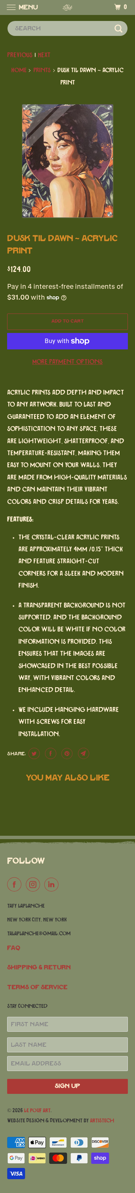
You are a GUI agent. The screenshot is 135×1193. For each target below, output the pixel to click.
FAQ (13, 948)
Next (44, 55)
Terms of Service (37, 987)
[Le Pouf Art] (67, 7)
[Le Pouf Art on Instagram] (34, 885)
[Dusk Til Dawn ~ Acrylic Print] (67, 161)
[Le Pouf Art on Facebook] (15, 885)
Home (19, 70)
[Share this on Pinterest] (66, 753)
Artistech (102, 1120)
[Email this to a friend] (82, 753)
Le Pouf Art (37, 1110)
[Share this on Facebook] (49, 753)
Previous (20, 55)
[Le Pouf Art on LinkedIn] (53, 885)
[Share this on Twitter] (33, 753)
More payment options (67, 362)
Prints (42, 70)
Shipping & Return (39, 967)
